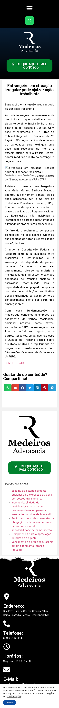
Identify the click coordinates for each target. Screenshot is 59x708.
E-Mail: (10, 679)
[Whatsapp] (29, 20)
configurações (14, 696)
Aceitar (9, 702)
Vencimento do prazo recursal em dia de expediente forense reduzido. (32, 545)
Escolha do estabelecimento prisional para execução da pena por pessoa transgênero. (31, 494)
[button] (29, 8)
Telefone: (13, 633)
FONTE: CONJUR (15, 363)
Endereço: (13, 606)
